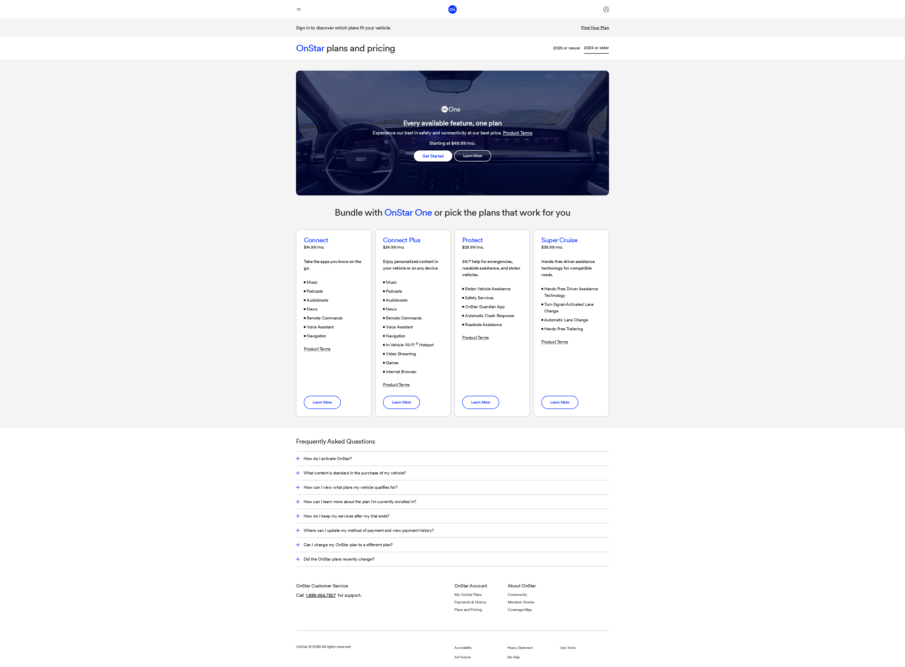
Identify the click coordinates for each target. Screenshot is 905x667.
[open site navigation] (299, 9)
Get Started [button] (433, 156)
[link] (472, 156)
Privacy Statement (520, 648)
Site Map (513, 657)
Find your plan (595, 27)
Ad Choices (462, 657)
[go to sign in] (606, 9)
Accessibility (463, 648)
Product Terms (517, 133)
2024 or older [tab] (596, 47)
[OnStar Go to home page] (452, 9)
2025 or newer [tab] (566, 47)
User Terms (568, 648)
